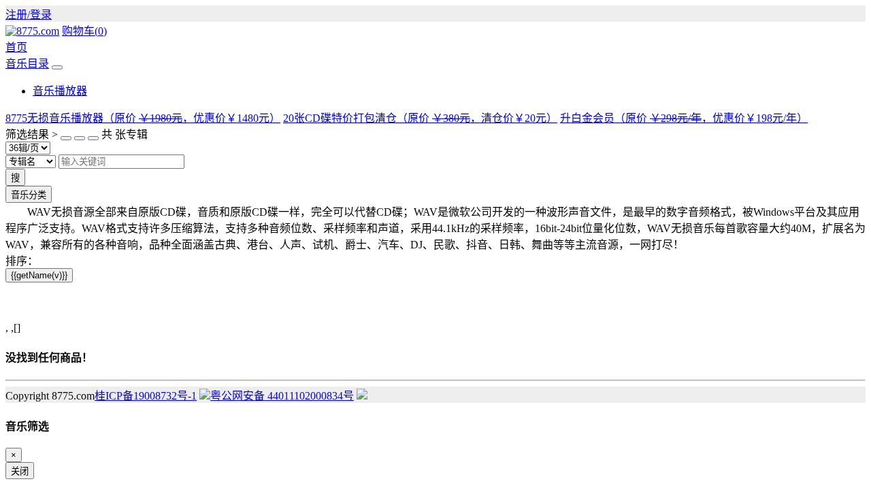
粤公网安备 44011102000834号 (282, 396)
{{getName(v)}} (39, 275)
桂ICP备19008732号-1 (146, 396)
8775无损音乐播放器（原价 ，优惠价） (142, 118)
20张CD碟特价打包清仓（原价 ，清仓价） (420, 118)
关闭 (20, 471)
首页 (16, 47)
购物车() (84, 31)
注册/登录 (28, 14)
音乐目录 (27, 63)
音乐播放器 (60, 91)
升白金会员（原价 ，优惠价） (684, 118)
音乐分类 (28, 195)
